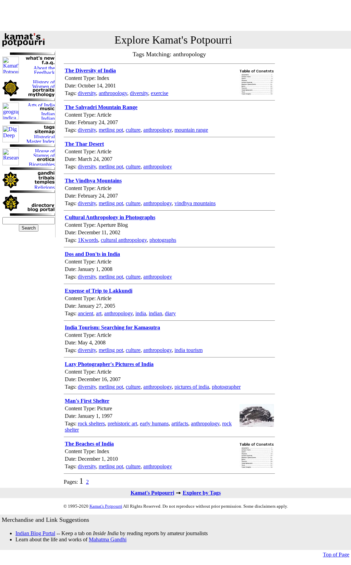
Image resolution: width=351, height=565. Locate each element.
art (98, 313)
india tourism (188, 350)
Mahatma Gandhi (107, 539)
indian (155, 313)
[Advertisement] (175, 15)
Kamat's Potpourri (152, 493)
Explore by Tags (202, 493)
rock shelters (91, 423)
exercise (159, 93)
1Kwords (88, 240)
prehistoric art (122, 423)
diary (170, 313)
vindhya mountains (195, 203)
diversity (87, 93)
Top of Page (336, 554)
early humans (154, 423)
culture (133, 130)
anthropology (113, 93)
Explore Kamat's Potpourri (173, 40)
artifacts (179, 423)
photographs (162, 240)
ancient (85, 313)
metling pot (111, 130)
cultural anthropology (124, 240)
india (140, 313)
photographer (226, 387)
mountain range (191, 130)
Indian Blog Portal (35, 533)
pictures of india (191, 387)
